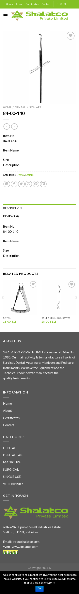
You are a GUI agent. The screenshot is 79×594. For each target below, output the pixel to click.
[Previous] (3, 306)
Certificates (32, 4)
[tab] (39, 208)
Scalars (35, 107)
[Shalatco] (39, 15)
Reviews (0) (11, 216)
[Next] (76, 306)
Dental (20, 107)
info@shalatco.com (26, 541)
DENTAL (9, 448)
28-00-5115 (49, 321)
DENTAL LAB (12, 455)
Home (9, 4)
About (19, 4)
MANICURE (12, 462)
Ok (40, 588)
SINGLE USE (12, 476)
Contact (46, 4)
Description (12, 208)
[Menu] (5, 15)
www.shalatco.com (25, 546)
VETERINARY (13, 483)
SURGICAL (11, 469)
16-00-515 (9, 321)
